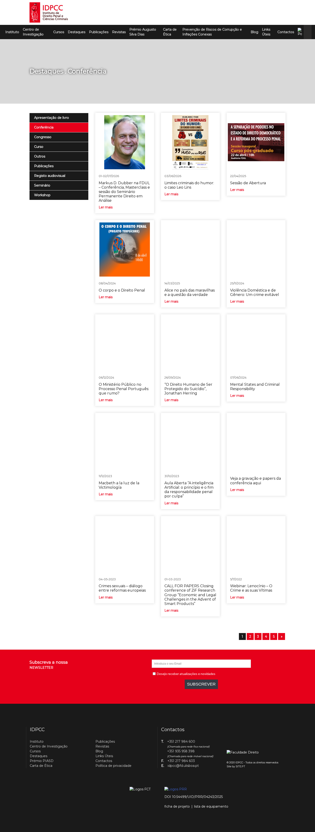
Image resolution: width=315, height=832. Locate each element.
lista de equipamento (211, 806)
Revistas (119, 32)
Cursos (58, 32)
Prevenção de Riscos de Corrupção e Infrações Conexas (212, 31)
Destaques (76, 32)
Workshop (42, 195)
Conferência (43, 127)
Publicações (98, 32)
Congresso (42, 137)
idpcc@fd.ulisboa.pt (183, 766)
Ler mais (106, 207)
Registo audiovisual (49, 176)
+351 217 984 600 (181, 741)
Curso (38, 147)
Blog (254, 32)
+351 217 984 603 (181, 761)
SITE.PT (240, 766)
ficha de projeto (177, 806)
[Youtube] (282, 12)
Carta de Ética (170, 31)
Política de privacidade (113, 766)
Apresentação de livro (51, 118)
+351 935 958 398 (181, 751)
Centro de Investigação (33, 31)
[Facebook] (259, 12)
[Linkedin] (267, 12)
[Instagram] (274, 12)
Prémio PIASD (41, 761)
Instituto (12, 32)
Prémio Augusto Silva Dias (142, 31)
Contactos (285, 32)
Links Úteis (266, 31)
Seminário (42, 185)
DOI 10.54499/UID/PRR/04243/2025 (193, 797)
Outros (39, 156)
